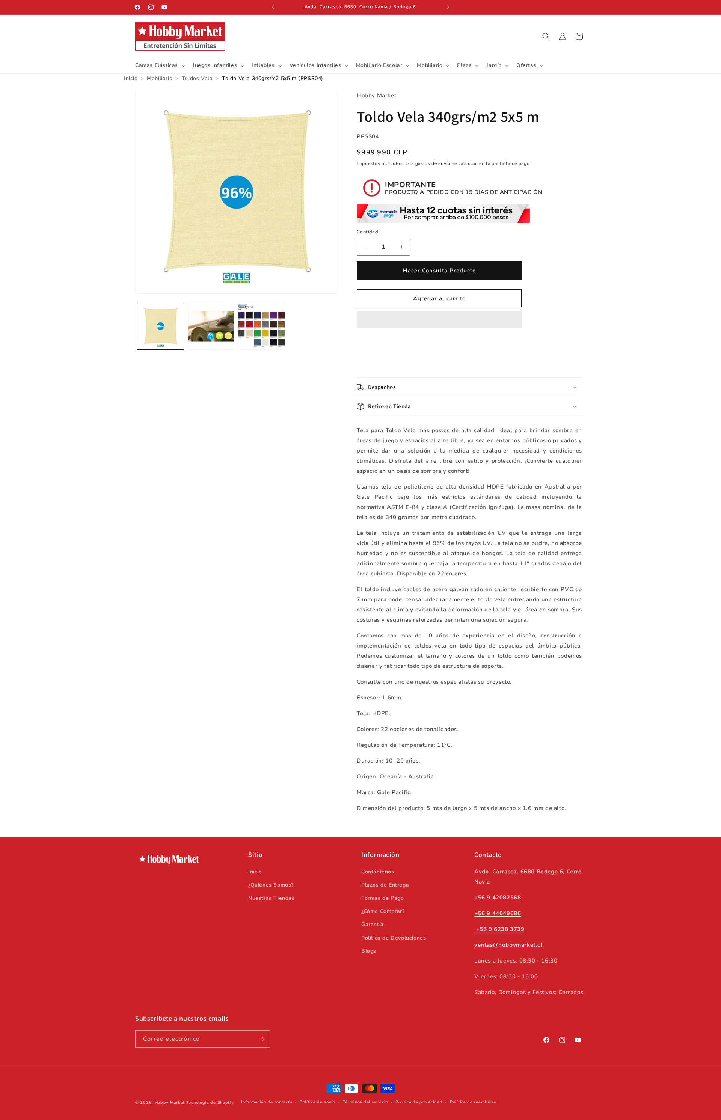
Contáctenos (377, 871)
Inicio (255, 871)
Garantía (372, 924)
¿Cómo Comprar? (382, 910)
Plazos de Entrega (385, 884)
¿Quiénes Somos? (271, 884)
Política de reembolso (473, 1102)
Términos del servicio (365, 1102)
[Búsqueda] (546, 36)
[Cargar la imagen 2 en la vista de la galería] (211, 326)
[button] (439, 319)
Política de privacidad (418, 1102)
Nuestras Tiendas (271, 897)
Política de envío (317, 1102)
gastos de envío (433, 163)
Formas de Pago (382, 897)
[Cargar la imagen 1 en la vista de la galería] (160, 326)
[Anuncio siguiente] (448, 7)
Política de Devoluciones (393, 937)
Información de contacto (266, 1102)
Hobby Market (170, 1102)
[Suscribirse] (261, 1039)
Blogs (368, 950)
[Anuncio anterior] (273, 7)
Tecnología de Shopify (210, 1102)
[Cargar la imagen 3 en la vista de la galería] (261, 326)
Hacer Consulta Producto (439, 270)
